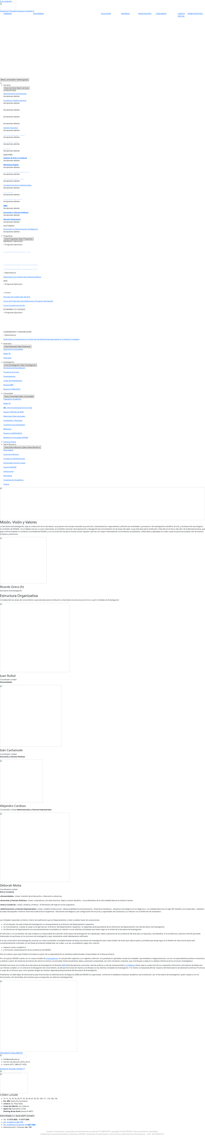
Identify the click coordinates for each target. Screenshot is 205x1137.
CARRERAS (7, 13)
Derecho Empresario (12, 219)
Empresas (7, 358)
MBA (5, 205)
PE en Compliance (10, 317)
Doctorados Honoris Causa (14, 463)
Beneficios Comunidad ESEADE (15, 437)
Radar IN (6, 353)
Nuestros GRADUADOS (12, 433)
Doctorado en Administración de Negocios (20, 229)
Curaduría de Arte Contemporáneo (17, 185)
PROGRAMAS (38, 13)
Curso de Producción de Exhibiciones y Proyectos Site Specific (28, 301)
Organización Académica (13, 480)
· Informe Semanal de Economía (17, 408)
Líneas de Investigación (12, 380)
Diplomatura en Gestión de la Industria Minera (22, 277)
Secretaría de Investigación (14, 368)
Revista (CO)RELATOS (11, 389)
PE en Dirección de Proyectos (15, 249)
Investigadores (9, 376)
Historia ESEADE (9, 467)
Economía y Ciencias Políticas (15, 212)
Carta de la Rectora (11, 454)
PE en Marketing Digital (12, 255)
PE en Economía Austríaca (13, 328)
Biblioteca (7, 429)
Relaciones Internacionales (14, 416)
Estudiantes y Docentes (12, 420)
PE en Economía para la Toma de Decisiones (21, 321)
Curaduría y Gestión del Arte (14, 100)
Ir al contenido (6, 1)
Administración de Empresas (15, 93)
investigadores (52, 958)
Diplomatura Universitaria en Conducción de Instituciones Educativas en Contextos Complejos (41, 339)
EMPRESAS (125, 13)
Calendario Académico (12, 399)
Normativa (7, 476)
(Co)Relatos (130, 965)
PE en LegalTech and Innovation (16, 323)
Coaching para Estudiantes (14, 425)
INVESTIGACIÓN (144, 13)
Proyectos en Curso (11, 372)
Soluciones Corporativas (13, 349)
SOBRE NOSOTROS (195, 13)
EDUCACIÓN (106, 13)
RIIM (64, 965)
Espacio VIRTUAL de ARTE (13, 412)
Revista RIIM (8, 385)
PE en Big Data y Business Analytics (17, 260)
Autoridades (8, 450)
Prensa (6, 484)
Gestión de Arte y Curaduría (15, 158)
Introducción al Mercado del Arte (16, 297)
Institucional (8, 471)
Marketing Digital (11, 165)
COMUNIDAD (161, 13)
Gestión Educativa (10, 128)
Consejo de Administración (14, 458)
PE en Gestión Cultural (12, 288)
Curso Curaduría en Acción (14, 305)
